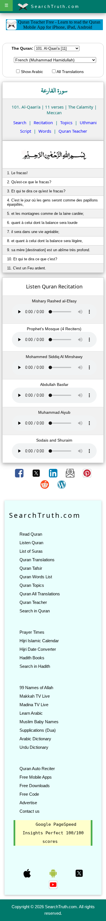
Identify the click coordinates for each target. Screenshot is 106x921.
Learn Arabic (31, 713)
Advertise (28, 802)
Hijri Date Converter (38, 649)
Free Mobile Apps (36, 777)
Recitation (43, 122)
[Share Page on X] (36, 472)
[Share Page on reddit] (45, 484)
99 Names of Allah (36, 687)
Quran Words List (36, 576)
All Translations (70, 71)
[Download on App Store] (27, 873)
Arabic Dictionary (35, 738)
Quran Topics (32, 585)
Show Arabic (31, 71)
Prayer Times (32, 632)
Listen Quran (31, 542)
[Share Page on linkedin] (53, 472)
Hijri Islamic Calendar (39, 640)
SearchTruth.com (54, 6)
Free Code (29, 794)
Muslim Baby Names (39, 721)
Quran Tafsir (31, 568)
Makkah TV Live (35, 696)
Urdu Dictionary (34, 747)
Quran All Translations (40, 593)
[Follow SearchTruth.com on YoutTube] (53, 884)
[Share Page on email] (70, 472)
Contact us (30, 811)
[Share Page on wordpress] (62, 484)
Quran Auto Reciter (37, 768)
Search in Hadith (35, 666)
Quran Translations (37, 559)
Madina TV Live (34, 704)
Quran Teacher (73, 131)
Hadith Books (32, 657)
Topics (66, 122)
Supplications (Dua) (38, 730)
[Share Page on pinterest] (87, 472)
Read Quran (31, 534)
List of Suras (31, 551)
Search (19, 122)
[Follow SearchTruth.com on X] (79, 873)
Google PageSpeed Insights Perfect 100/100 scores (53, 833)
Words (44, 131)
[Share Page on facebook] (19, 472)
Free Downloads (35, 785)
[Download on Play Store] (53, 873)
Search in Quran (35, 610)
